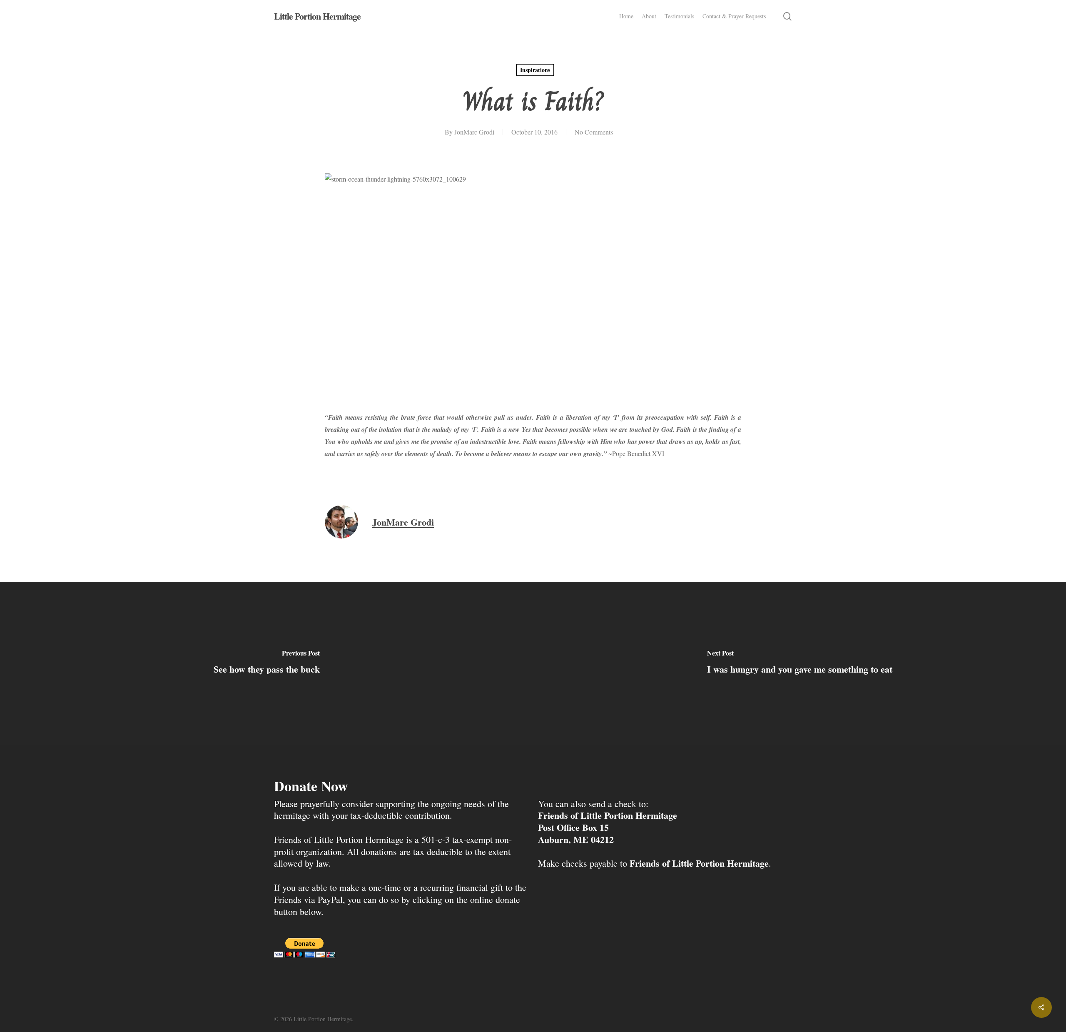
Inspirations (535, 69)
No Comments (594, 131)
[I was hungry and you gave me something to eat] (799, 663)
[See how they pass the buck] (266, 663)
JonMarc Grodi (474, 131)
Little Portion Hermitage (317, 16)
